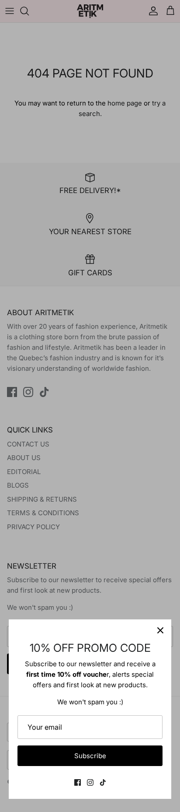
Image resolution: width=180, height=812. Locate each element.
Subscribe (90, 756)
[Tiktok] (103, 782)
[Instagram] (90, 782)
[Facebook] (77, 782)
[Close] (160, 630)
